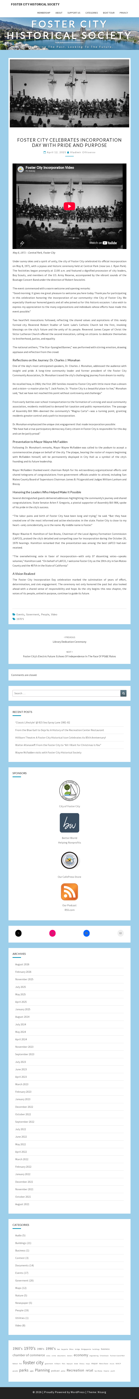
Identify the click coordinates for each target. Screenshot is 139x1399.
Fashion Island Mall (117, 1356)
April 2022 (21, 1151)
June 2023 (21, 1069)
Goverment (32, 614)
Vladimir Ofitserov (83, 152)
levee (76, 1364)
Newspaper (21, 1303)
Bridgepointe (86, 1349)
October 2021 (23, 1196)
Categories (91, 12)
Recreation (75, 1370)
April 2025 (21, 1001)
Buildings (20, 1243)
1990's (51, 1348)
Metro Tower (103, 1364)
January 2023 (22, 1099)
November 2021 (24, 1189)
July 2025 (20, 987)
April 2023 (21, 1076)
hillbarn (57, 1364)
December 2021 (24, 1181)
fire (20, 1364)
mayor (94, 1363)
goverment (49, 1364)
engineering (94, 1356)
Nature (19, 1295)
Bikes (71, 1349)
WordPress (78, 1392)
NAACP (118, 1364)
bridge (77, 1349)
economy (81, 1355)
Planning (42, 1370)
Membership (43, 12)
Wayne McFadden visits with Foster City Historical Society (48, 752)
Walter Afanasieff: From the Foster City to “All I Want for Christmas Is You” (58, 745)
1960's (18, 1348)
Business (20, 1250)
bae (58, 1349)
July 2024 (20, 1024)
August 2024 (22, 1016)
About (58, 12)
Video (54, 614)
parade (15, 1371)
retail (89, 1370)
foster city (33, 1362)
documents (61, 1356)
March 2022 (21, 1159)
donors (69, 1356)
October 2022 (23, 1114)
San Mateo (98, 1371)
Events (20, 614)
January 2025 (22, 1009)
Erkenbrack (104, 1356)
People (45, 614)
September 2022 (24, 1121)
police (63, 1371)
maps (88, 1364)
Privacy (124, 12)
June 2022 (21, 1136)
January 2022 (22, 1174)
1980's (40, 1348)
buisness (105, 1348)
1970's (20, 619)
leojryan (70, 1364)
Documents (22, 1265)
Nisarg (102, 1392)
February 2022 (23, 1166)
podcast (55, 1370)
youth (113, 1371)
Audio (18, 1235)
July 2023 (20, 1061)
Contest (20, 1258)
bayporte (64, 1349)
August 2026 (22, 964)
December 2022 (24, 1106)
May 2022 (20, 1144)
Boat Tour (109, 12)
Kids (63, 1364)
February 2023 (23, 1091)
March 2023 (21, 1084)
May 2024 (20, 1031)
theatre (106, 1371)
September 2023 (24, 1054)
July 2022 (20, 1129)
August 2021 (22, 1204)
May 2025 (20, 994)
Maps (18, 1288)
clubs (48, 1356)
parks (23, 1370)
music (112, 1364)
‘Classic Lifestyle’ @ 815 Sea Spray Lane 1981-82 (42, 722)
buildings (96, 1349)
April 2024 (21, 1039)
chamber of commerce (29, 1355)
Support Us (73, 12)
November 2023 (24, 1046)
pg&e (32, 1371)
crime (54, 1356)
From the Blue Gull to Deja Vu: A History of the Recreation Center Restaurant (59, 730)
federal (15, 1364)
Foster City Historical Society (35, 4)
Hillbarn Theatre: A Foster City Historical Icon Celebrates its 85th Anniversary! (60, 737)
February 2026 (23, 971)
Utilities (20, 1318)
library (81, 1364)
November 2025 (24, 979)
